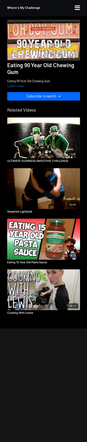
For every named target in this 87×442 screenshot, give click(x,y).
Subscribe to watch (41, 96)
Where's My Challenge (23, 8)
